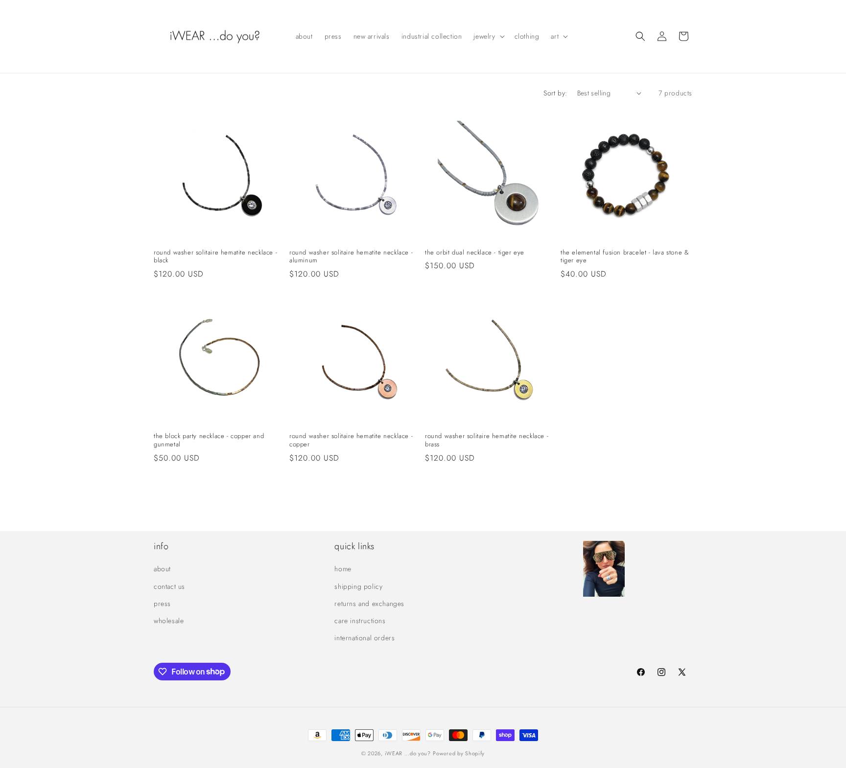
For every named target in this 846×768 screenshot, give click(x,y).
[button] (488, 36)
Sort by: (555, 93)
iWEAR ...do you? (408, 753)
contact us (169, 586)
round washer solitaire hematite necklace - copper (351, 440)
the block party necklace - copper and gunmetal (209, 440)
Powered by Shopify (459, 753)
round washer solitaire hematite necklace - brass (486, 440)
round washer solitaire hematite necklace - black (215, 257)
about (162, 569)
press (162, 603)
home (342, 569)
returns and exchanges (369, 603)
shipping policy (358, 586)
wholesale (169, 621)
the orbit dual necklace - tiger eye (474, 253)
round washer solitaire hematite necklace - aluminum (351, 257)
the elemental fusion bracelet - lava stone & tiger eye (625, 257)
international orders (364, 638)
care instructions (359, 621)
